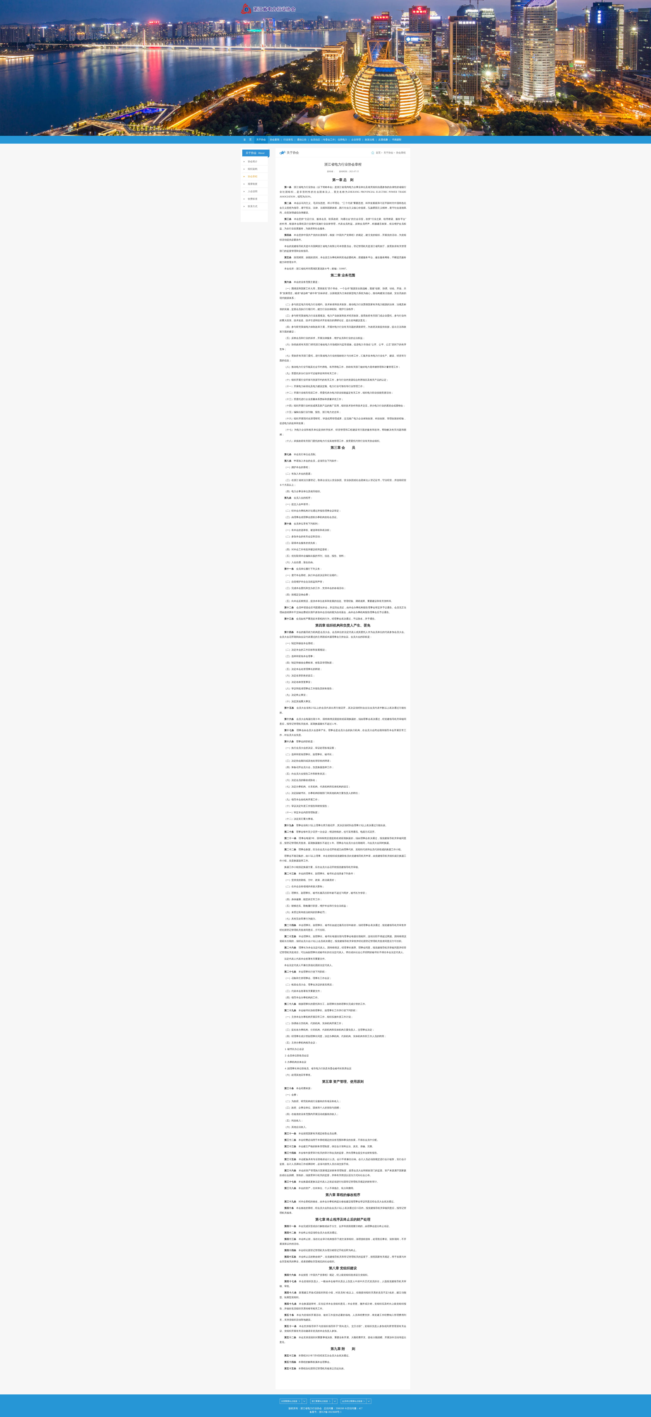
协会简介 (252, 161)
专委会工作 (329, 139)
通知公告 (302, 139)
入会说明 (252, 191)
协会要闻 (274, 139)
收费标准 (252, 199)
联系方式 (252, 206)
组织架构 (252, 169)
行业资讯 (288, 139)
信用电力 (342, 139)
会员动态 (315, 139)
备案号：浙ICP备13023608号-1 (325, 1412)
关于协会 (261, 139)
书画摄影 (396, 139)
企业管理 (356, 139)
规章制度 (252, 184)
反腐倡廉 (383, 139)
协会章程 (252, 176)
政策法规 (369, 139)
